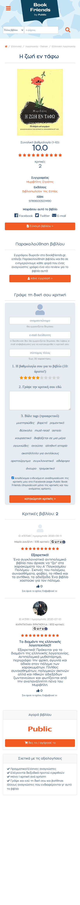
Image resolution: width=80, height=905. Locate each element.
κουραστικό (23, 438)
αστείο (56, 430)
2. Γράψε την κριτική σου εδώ (40, 387)
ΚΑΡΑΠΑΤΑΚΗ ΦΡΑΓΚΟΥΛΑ (31, 624)
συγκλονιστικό (43, 461)
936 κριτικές (42, 542)
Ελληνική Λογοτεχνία (63, 46)
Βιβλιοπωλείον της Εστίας (40, 191)
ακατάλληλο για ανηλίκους (40, 453)
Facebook (25, 216)
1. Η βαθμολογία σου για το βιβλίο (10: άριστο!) (40, 368)
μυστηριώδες (25, 423)
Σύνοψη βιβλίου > (41, 226)
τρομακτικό (46, 468)
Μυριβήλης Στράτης (40, 182)
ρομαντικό (57, 423)
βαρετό (42, 423)
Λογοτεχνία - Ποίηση (36, 46)
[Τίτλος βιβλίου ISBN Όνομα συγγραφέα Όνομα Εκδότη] (40, 17)
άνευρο (31, 468)
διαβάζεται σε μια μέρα (49, 438)
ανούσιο (37, 446)
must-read (42, 430)
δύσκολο (25, 430)
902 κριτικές (57, 624)
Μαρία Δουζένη (23, 542)
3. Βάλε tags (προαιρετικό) (40, 416)
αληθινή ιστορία (56, 446)
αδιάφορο (63, 461)
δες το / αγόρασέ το (42, 743)
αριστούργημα (20, 461)
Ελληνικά (16, 46)
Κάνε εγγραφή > (41, 278)
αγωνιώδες (21, 446)
